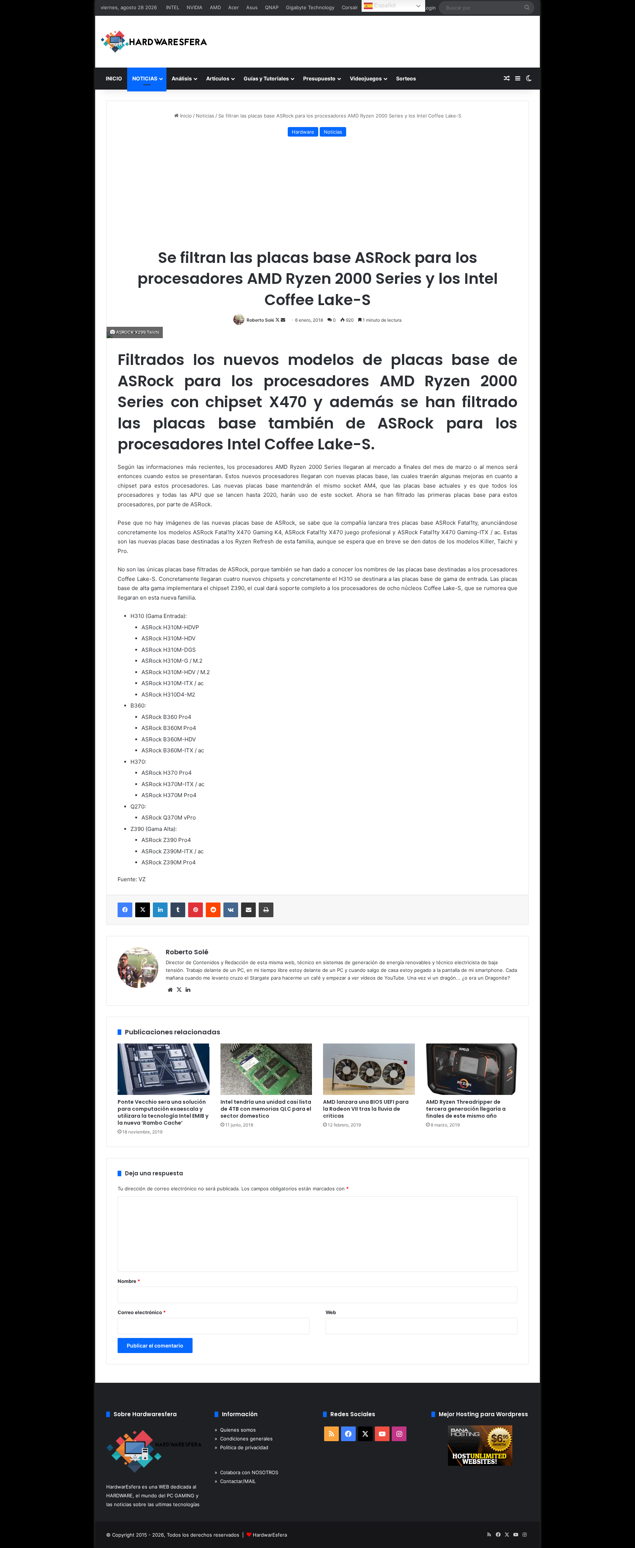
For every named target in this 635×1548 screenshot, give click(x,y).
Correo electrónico (142, 1312)
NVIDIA (194, 7)
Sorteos (406, 78)
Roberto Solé (260, 320)
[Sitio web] (170, 989)
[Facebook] (125, 910)
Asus (252, 7)
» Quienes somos (235, 1430)
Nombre (129, 1281)
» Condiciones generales (244, 1439)
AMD (215, 7)
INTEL (172, 7)
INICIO (114, 78)
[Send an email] (283, 320)
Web (331, 1312)
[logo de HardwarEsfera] (154, 41)
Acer (233, 7)
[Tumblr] (178, 910)
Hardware (303, 132)
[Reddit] (213, 910)
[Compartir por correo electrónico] (248, 910)
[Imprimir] (266, 910)
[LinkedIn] (160, 910)
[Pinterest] (195, 910)
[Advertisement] (317, 193)
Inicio (185, 116)
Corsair (350, 7)
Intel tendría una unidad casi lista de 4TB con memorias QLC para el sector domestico (265, 1109)
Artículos (217, 78)
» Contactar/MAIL (235, 1481)
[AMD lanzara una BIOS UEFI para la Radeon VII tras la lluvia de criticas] (369, 1069)
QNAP (272, 7)
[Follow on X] (278, 320)
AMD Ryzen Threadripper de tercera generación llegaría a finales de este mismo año (466, 1109)
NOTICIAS (144, 78)
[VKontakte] (230, 910)
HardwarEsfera (270, 1535)
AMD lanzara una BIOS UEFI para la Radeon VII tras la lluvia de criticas (366, 1109)
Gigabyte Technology (310, 7)
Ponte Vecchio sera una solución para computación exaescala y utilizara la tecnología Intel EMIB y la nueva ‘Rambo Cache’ (163, 1112)
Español (384, 5)
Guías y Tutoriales (266, 78)
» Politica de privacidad (241, 1447)
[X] (142, 910)
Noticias (205, 116)
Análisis (182, 78)
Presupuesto (319, 78)
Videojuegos (366, 78)
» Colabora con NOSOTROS (246, 1472)
